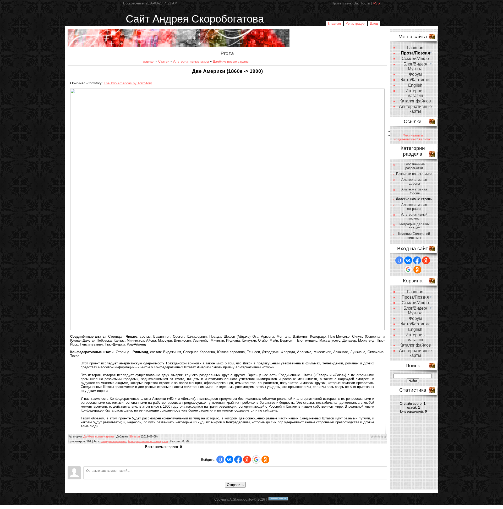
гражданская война (113, 441)
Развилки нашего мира (414, 174)
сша (165, 441)
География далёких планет (414, 226)
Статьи (163, 61)
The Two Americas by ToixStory (128, 83)
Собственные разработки (414, 166)
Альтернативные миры (191, 61)
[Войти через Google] (256, 459)
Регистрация (355, 23)
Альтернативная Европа (414, 181)
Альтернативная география (414, 207)
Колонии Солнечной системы (414, 236)
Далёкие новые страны (231, 61)
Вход (374, 23)
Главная (334, 23)
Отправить (235, 485)
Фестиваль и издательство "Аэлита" (412, 137)
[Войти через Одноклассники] (265, 459)
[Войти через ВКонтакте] (229, 459)
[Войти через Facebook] (238, 459)
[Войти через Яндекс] (247, 459)
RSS (376, 3)
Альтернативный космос (414, 216)
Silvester (134, 436)
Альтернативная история (144, 441)
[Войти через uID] (220, 459)
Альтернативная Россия (414, 191)
